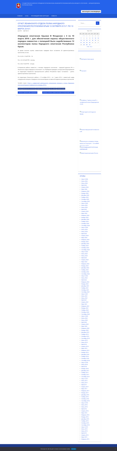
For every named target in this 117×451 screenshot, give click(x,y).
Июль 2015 (84, 429)
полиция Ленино (61, 88)
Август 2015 (84, 427)
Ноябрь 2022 (85, 270)
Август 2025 (84, 203)
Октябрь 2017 (85, 374)
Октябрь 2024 (85, 223)
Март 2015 (84, 437)
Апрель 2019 (85, 346)
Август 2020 (84, 316)
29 (83, 44)
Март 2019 (84, 348)
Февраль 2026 (85, 191)
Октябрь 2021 (85, 290)
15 (83, 40)
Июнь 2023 (84, 255)
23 (86, 42)
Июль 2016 (84, 405)
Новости (54, 16)
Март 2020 (84, 326)
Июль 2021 (84, 296)
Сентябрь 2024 (85, 225)
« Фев (88, 46)
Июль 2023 (84, 253)
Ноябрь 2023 (85, 245)
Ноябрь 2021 (85, 288)
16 (86, 40)
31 (89, 44)
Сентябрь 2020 (85, 314)
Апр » (91, 46)
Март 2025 (84, 213)
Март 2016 (84, 413)
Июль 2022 (84, 278)
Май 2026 (84, 185)
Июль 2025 (84, 205)
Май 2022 (84, 280)
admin (20, 30)
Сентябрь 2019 (85, 338)
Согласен (74, 448)
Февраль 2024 (85, 239)
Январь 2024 (84, 241)
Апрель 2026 (85, 187)
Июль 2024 (84, 229)
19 (95, 40)
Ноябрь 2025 (85, 197)
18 (92, 40)
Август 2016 (84, 403)
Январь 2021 (84, 308)
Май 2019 (84, 344)
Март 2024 (84, 237)
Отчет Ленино (53, 88)
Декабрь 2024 (85, 219)
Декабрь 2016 (85, 395)
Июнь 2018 (84, 364)
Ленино (20, 88)
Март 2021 (84, 304)
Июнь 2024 (84, 231)
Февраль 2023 (85, 264)
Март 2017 (84, 388)
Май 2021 (84, 300)
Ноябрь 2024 (85, 221)
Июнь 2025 (84, 207)
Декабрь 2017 (85, 370)
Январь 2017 (84, 392)
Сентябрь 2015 (85, 425)
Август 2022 (84, 276)
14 (81, 40)
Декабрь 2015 (85, 419)
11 (92, 38)
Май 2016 (84, 409)
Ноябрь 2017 (85, 372)
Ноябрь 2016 (85, 396)
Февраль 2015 (85, 439)
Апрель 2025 (85, 211)
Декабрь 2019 (85, 332)
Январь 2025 (84, 217)
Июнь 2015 (84, 431)
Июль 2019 (84, 340)
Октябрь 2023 (85, 247)
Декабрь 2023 (85, 243)
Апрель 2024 (85, 235)
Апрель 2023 (85, 259)
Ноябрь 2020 (85, 310)
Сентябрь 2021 (85, 292)
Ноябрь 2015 (85, 421)
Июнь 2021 (84, 298)
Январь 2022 (84, 284)
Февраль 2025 (85, 215)
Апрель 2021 (85, 302)
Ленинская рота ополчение (29, 88)
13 (98, 38)
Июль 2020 (84, 318)
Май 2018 (84, 366)
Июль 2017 (84, 380)
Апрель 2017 (85, 386)
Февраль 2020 (85, 328)
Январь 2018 (84, 368)
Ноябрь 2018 (85, 356)
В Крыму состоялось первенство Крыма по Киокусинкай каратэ (58, 93)
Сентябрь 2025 (85, 201)
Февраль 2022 (85, 282)
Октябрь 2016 (85, 399)
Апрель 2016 (85, 411)
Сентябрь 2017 (85, 376)
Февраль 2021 (85, 306)
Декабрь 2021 (85, 286)
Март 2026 (84, 189)
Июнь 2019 (84, 342)
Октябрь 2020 (85, 312)
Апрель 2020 (85, 324)
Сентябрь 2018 (85, 360)
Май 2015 (84, 433)
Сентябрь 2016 (85, 401)
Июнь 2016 (84, 407)
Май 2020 (84, 322)
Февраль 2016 (85, 415)
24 (89, 42)
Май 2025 (84, 209)
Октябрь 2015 (85, 423)
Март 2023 (84, 262)
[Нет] (115, 449)
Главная (19, 16)
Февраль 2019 (85, 350)
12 (95, 38)
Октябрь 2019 (85, 336)
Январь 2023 (84, 266)
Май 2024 (84, 233)
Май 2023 (84, 258)
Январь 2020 (84, 330)
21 (81, 42)
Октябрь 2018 (85, 358)
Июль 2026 (84, 181)
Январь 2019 (84, 352)
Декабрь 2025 (85, 195)
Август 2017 (84, 378)
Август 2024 (84, 227)
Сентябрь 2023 (85, 249)
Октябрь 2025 (85, 199)
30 (86, 44)
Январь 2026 (84, 193)
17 (89, 40)
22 (83, 42)
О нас (27, 16)
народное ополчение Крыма (42, 88)
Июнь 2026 (84, 183)
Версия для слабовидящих (91, 11)
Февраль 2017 (85, 390)
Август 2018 (84, 362)
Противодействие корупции (40, 16)
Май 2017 (84, 384)
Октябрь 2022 (85, 272)
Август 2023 (84, 251)
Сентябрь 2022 (85, 274)
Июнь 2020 (84, 320)
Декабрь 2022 (85, 268)
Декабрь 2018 (85, 354)
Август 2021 (84, 294)
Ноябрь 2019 (85, 334)
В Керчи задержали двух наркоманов (28, 93)
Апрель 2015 (85, 435)
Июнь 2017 (84, 382)
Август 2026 (84, 179)
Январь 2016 (84, 417)
